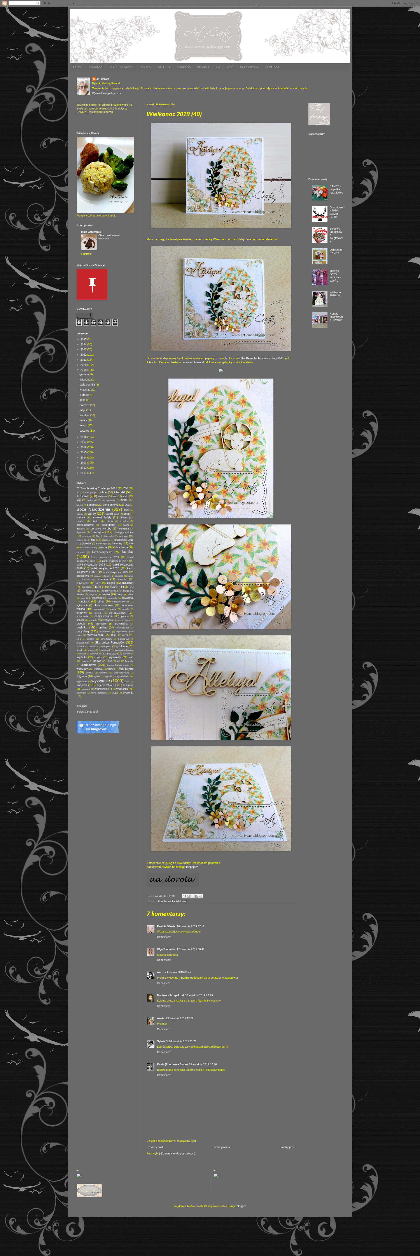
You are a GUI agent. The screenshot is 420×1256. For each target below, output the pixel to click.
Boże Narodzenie (93, 509)
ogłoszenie (82, 605)
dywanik (81, 532)
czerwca (85, 405)
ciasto (95, 521)
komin (130, 576)
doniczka (124, 528)
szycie (126, 653)
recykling (83, 631)
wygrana (82, 676)
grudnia (84, 374)
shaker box (83, 642)
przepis (81, 623)
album (103, 492)
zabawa (82, 685)
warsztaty (82, 668)
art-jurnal (102, 496)
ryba (79, 639)
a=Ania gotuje (89, 492)
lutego (84, 425)
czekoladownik (85, 524)
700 (125, 488)
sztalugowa (110, 653)
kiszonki (119, 576)
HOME (77, 67)
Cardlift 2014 (112, 513)
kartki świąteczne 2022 (115, 572)
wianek (111, 669)
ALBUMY (203, 67)
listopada (85, 379)
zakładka (128, 685)
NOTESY (164, 67)
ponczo (80, 620)
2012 (83, 467)
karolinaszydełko (102, 552)
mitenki (84, 598)
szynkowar (114, 657)
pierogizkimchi (117, 612)
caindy (80, 514)
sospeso (106, 646)
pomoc (124, 616)
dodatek (81, 529)
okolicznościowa (103, 605)
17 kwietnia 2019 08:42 (191, 949)
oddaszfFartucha (120, 601)
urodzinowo (88, 664)
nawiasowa (127, 598)
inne (104, 547)
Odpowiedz (164, 937)
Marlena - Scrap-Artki (170, 995)
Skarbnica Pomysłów (109, 642)
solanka (94, 646)
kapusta (81, 552)
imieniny (117, 543)
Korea (98, 583)
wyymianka (82, 681)
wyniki (97, 676)
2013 (83, 462)
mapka (106, 594)
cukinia (109, 521)
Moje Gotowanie (91, 232)
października (88, 384)
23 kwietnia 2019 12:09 (180, 1018)
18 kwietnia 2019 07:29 (199, 995)
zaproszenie (101, 688)
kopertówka (83, 583)
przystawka (121, 623)
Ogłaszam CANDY (336, 251)
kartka (171, 901)
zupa (115, 692)
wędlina (98, 669)
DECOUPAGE (249, 67)
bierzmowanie (109, 500)
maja (83, 410)
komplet (86, 579)
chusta (123, 517)
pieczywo (82, 612)
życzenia (128, 692)
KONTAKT (272, 67)
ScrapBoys (123, 639)
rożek (125, 635)
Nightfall (277, 358)
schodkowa (106, 639)
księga (111, 583)
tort (118, 661)
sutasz (91, 650)
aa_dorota (102, 79)
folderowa (81, 540)
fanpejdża (192, 866)
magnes (93, 594)
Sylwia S (162, 1041)
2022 (83, 354)
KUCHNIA (95, 67)
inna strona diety (88, 547)
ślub (130, 657)
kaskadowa (83, 575)
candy (92, 513)
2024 (83, 344)
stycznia (85, 430)
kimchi (107, 576)
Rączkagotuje (122, 627)
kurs (98, 586)
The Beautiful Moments (255, 358)
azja (79, 500)
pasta (113, 609)
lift (122, 586)
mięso (120, 594)
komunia (103, 579)
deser (126, 525)
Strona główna (221, 1147)
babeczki (92, 500)
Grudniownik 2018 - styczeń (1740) (336, 212)
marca (84, 420)
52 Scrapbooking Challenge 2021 (97, 488)
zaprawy (86, 689)
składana (81, 646)
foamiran (123, 536)
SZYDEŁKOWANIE (121, 67)
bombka (92, 504)
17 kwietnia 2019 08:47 (177, 972)
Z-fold (127, 681)
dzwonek (86, 536)
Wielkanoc (181, 901)
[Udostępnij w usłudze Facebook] (196, 896)
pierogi (97, 613)
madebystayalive (110, 591)
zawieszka (122, 688)
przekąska (107, 620)
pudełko (82, 627)
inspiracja (122, 547)
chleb (127, 513)
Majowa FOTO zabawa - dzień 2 (335, 276)
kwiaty (113, 587)
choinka (81, 517)
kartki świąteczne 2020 (105, 568)
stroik (79, 650)
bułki (126, 510)
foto (93, 539)
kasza (97, 576)
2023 (83, 349)
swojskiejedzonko (124, 650)
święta (85, 661)
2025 (83, 339)
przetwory (101, 623)
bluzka (80, 505)
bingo (124, 500)
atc (115, 496)
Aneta (160, 1018)
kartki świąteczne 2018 (91, 564)
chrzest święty (102, 517)
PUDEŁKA (184, 67)
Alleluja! (199, 362)
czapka (124, 521)
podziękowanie (103, 616)
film (97, 536)
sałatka (90, 639)
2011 (83, 472)
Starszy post (287, 1147)
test (110, 661)
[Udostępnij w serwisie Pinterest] (201, 896)
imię (131, 543)
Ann (159, 972)
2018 (83, 437)
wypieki (108, 676)
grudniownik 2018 (123, 539)
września (85, 389)
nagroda (112, 598)
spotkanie (122, 646)
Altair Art (162, 901)
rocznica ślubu (95, 635)
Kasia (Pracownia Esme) (172, 1064)
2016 (83, 447)
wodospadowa (121, 672)
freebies (106, 540)
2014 (83, 457)
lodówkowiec (89, 590)
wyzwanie (100, 680)
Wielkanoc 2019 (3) (336, 294)
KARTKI (146, 67)
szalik (83, 653)
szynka (98, 657)
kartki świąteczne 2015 (105, 557)
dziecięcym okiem (123, 532)
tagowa (97, 661)
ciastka (80, 521)
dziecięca (97, 532)
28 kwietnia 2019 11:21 (182, 1041)
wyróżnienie (123, 676)
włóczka (103, 672)
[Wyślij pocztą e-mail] (184, 896)
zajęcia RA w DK (107, 685)
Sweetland (104, 650)
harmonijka (101, 543)
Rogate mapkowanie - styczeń (336, 317)
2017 (83, 442)
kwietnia (85, 415)
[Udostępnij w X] (192, 896)
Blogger (241, 1206)
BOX (127, 504)
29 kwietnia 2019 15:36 (203, 1064)
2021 (83, 359)
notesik (85, 601)
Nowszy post (155, 1147)
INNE (230, 67)
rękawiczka (105, 631)
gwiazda (86, 543)
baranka (187, 362)
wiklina (89, 672)
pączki (125, 609)
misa (130, 594)
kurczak (86, 587)
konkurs (122, 579)
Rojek (114, 635)
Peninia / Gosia (166, 926)
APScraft (83, 496)
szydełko (82, 657)
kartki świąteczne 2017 (115, 561)
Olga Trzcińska (166, 949)
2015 (83, 452)
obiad (101, 601)
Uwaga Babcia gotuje (118, 665)
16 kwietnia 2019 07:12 (191, 926)
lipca (83, 399)
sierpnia (85, 394)
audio (125, 496)
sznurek (94, 653)
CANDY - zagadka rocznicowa (336, 189)
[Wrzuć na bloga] (188, 896)
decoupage (108, 524)
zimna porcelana (99, 693)
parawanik (99, 609)
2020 (83, 365)
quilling (103, 627)
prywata (93, 620)
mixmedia (97, 598)
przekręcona (123, 620)
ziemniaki (81, 693)
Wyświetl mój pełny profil (106, 93)
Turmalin (129, 661)
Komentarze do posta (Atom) (178, 1153)
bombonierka (111, 504)
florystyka (109, 536)
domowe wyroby (101, 528)
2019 (83, 370)
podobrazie (82, 616)
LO (218, 67)
